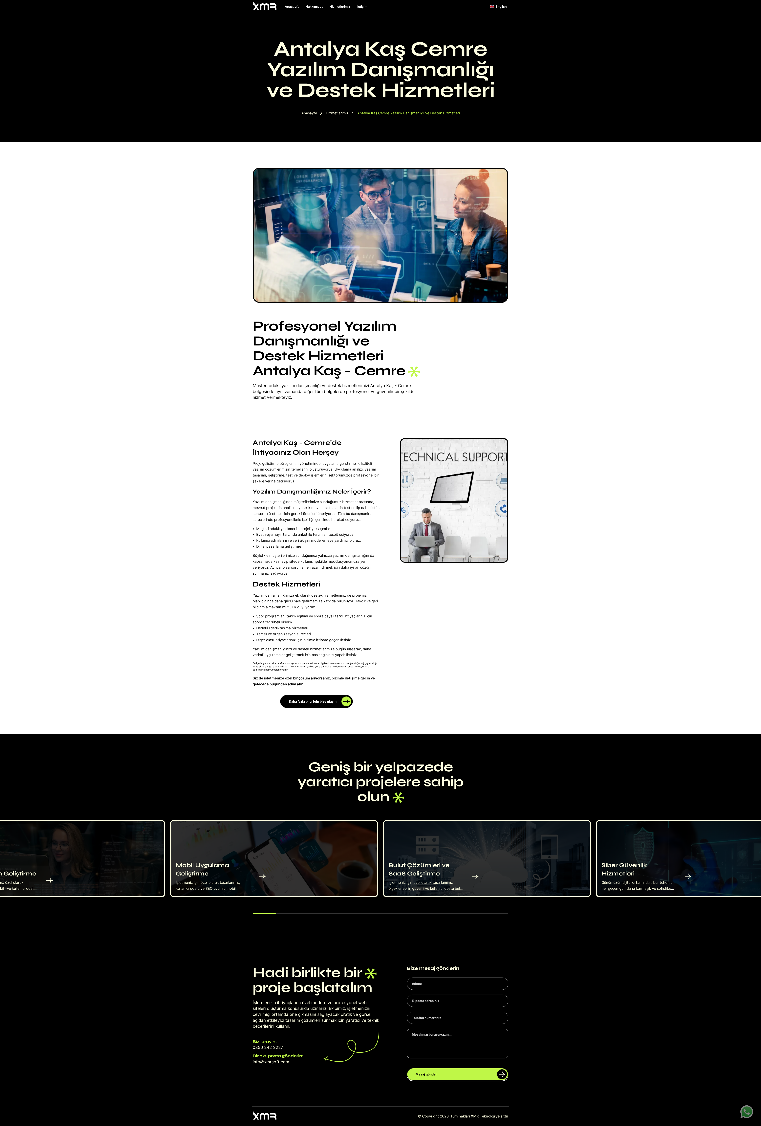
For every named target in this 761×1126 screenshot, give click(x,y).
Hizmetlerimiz (340, 7)
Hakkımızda (314, 7)
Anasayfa (292, 7)
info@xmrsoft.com (271, 1061)
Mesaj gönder (426, 1074)
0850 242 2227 (268, 1047)
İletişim (362, 7)
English (501, 7)
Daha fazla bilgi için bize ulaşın (313, 701)
